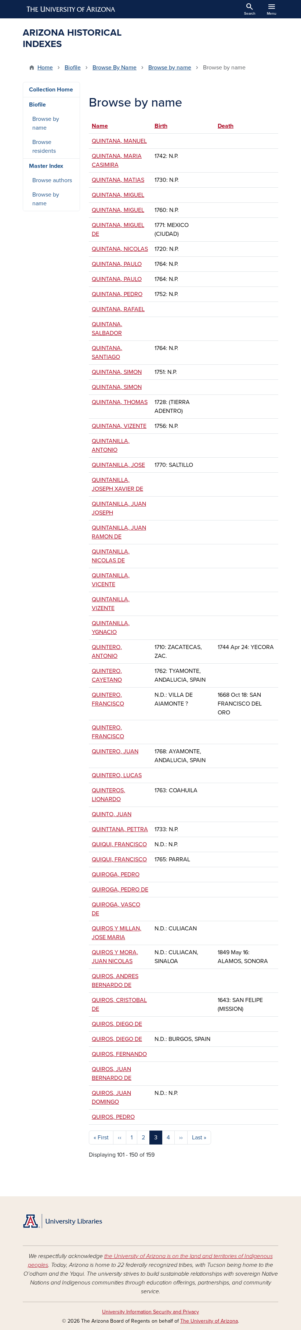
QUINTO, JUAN (111, 814)
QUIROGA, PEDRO (115, 874)
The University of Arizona (209, 1321)
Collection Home (51, 89)
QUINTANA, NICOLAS (120, 249)
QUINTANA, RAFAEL (118, 309)
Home (45, 67)
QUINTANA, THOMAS (120, 402)
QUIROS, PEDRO (113, 1117)
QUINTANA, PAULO (117, 264)
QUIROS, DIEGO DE (117, 1024)
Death (225, 126)
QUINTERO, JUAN (115, 751)
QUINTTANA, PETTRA (120, 829)
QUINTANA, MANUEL (119, 141)
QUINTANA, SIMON (117, 372)
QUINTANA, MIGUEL (118, 195)
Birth (161, 126)
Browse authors (52, 180)
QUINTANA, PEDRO (117, 294)
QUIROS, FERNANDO (119, 1054)
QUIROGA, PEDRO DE (120, 889)
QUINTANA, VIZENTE (119, 426)
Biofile (73, 67)
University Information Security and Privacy (150, 1312)
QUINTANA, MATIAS (118, 180)
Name (103, 126)
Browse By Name (115, 67)
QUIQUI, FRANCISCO (119, 844)
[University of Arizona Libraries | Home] (62, 1221)
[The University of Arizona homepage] (71, 9)
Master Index (46, 166)
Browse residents (44, 146)
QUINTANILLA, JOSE (118, 465)
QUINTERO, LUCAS (117, 775)
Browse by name (169, 67)
